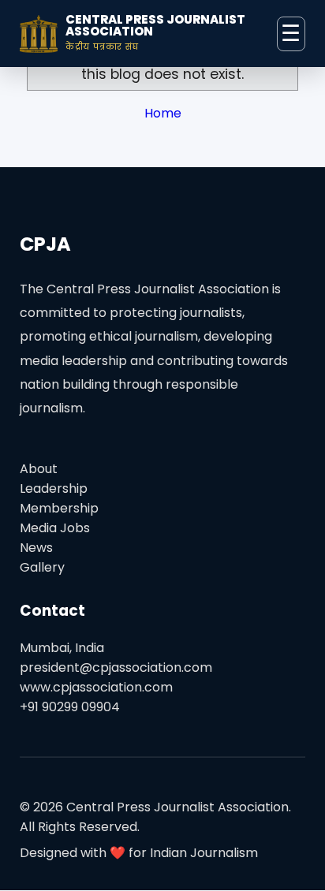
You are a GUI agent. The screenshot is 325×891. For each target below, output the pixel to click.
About (39, 469)
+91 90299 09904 (70, 707)
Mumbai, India (62, 648)
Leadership (54, 488)
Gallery (42, 567)
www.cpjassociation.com (96, 687)
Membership (59, 508)
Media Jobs (55, 528)
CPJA (45, 244)
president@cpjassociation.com (116, 667)
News (36, 548)
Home (162, 113)
